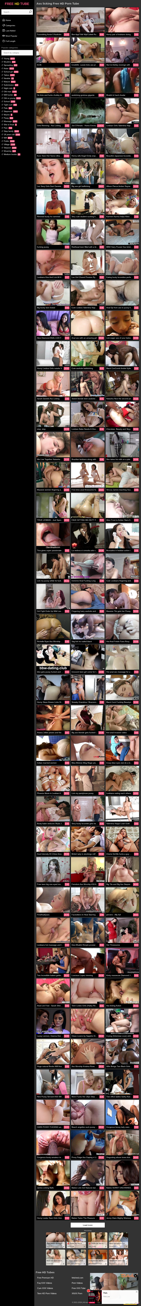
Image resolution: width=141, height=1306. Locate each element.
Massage (10, 121)
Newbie (8, 78)
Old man (9, 91)
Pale (7, 108)
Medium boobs (11, 154)
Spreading (10, 65)
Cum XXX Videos (45, 1288)
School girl (10, 72)
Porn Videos (77, 1283)
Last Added (10, 31)
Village (9, 144)
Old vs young (11, 98)
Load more (88, 1225)
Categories (10, 25)
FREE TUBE (17, 4)
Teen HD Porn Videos (47, 1293)
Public (8, 141)
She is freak (9, 124)
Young (8, 58)
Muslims (9, 62)
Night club (9, 88)
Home (8, 20)
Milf (7, 138)
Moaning (9, 151)
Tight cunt (10, 105)
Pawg (8, 118)
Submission (10, 85)
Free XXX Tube (79, 1288)
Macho (7, 115)
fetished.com (77, 1278)
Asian (8, 68)
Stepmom (10, 111)
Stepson (9, 148)
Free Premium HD (45, 1278)
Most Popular (11, 36)
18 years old (11, 134)
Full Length (10, 41)
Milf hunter (9, 95)
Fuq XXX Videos (44, 1283)
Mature (9, 82)
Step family (11, 131)
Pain (7, 128)
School (9, 101)
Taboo (8, 75)
